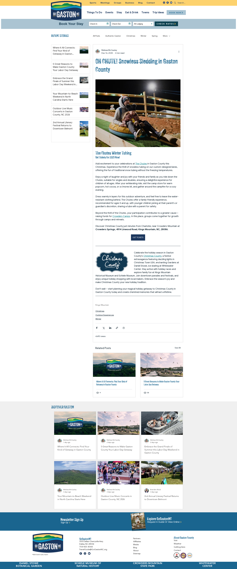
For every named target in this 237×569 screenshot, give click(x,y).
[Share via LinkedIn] (110, 328)
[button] (117, 2)
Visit (175, 540)
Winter (98, 319)
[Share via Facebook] (96, 328)
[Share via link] (117, 328)
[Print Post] (123, 328)
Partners (136, 538)
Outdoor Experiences (104, 315)
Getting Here (179, 547)
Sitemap (136, 553)
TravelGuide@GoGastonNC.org (93, 549)
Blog (135, 547)
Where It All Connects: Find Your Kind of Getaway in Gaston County (111, 383)
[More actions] (178, 51)
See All (178, 348)
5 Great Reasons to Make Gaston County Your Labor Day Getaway (161, 383)
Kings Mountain (102, 305)
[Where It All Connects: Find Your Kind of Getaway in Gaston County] (114, 365)
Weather (177, 543)
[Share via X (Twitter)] (103, 328)
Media (136, 544)
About (136, 550)
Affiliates (137, 541)
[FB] (167, 2)
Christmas (99, 311)
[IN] (164, 2)
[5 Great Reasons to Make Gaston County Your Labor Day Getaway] (161, 365)
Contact (177, 550)
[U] (171, 2)
